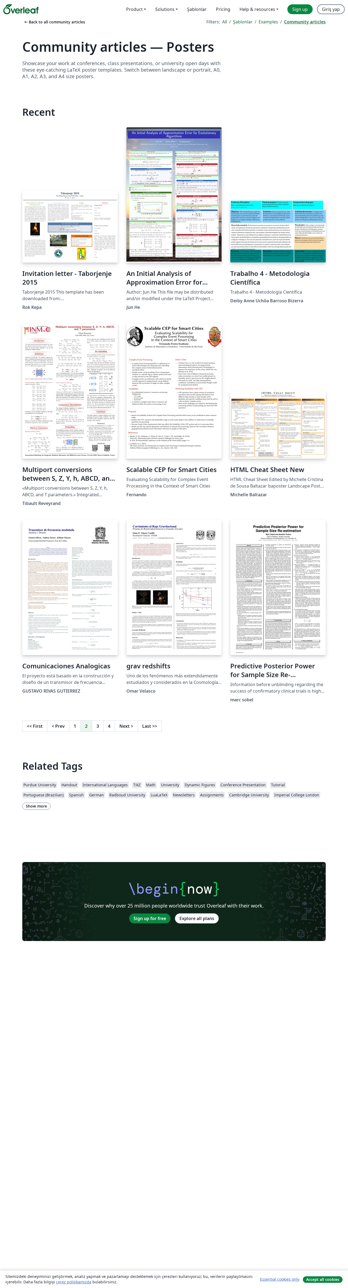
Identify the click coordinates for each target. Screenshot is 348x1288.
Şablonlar (243, 22)
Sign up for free (149, 918)
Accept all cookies (322, 1279)
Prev (58, 726)
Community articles (305, 22)
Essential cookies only (279, 1279)
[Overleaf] (21, 9)
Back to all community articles (54, 22)
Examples (268, 22)
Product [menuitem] (134, 9)
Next (126, 726)
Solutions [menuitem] (165, 9)
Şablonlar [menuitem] (197, 9)
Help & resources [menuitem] (257, 9)
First (35, 726)
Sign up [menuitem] (300, 9)
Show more (36, 806)
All (224, 22)
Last (149, 726)
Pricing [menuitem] (223, 9)
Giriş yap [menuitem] (331, 9)
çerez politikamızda (73, 1281)
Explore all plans (196, 918)
